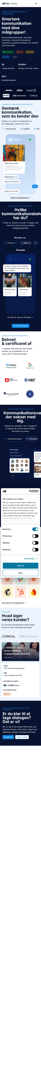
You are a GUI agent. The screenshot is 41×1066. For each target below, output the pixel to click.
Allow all (20, 566)
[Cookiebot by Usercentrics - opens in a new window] (29, 491)
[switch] (35, 536)
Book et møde (22, 737)
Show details (29, 559)
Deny (20, 573)
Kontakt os (8, 737)
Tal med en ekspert (21, 326)
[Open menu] (36, 3)
